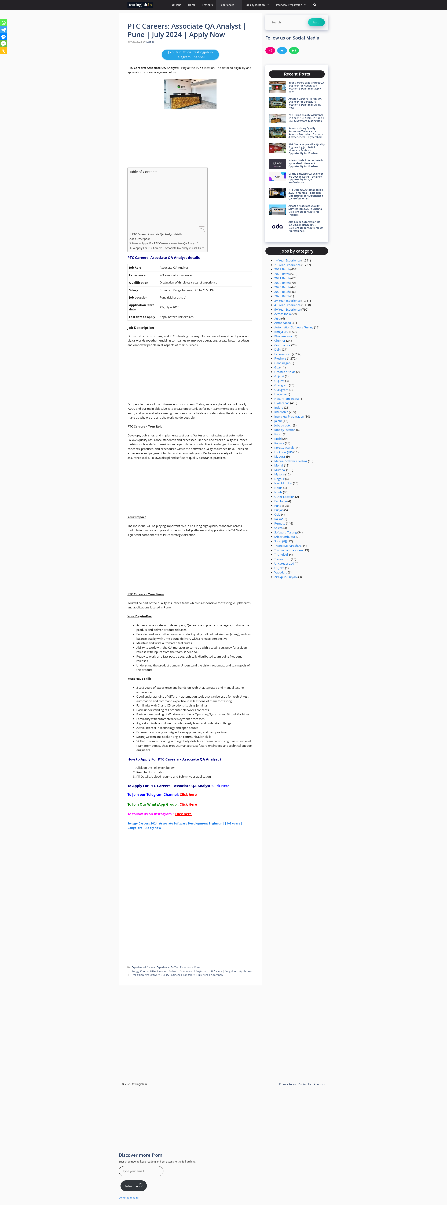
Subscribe (131, 1186)
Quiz (277, 514)
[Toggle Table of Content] (200, 229)
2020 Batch (282, 274)
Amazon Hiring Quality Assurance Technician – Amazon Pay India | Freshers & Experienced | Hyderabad (305, 133)
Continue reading (129, 1197)
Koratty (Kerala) (284, 448)
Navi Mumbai (283, 483)
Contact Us (304, 1084)
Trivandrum (282, 559)
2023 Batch (282, 287)
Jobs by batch (283, 425)
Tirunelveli (281, 555)
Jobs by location (255, 4)
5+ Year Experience (287, 309)
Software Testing (285, 532)
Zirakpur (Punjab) (286, 577)
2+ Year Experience (158, 967)
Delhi (277, 349)
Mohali (278, 465)
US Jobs (176, 4)
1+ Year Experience (287, 260)
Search (316, 22)
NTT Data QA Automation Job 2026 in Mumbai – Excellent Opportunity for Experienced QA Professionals (305, 194)
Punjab (279, 510)
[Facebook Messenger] (3, 36)
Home (191, 4)
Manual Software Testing (290, 461)
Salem (278, 528)
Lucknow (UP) (283, 452)
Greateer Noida (284, 372)
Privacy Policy (287, 1084)
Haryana (280, 394)
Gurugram (281, 385)
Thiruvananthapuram (288, 550)
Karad (278, 434)
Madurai (279, 456)
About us (319, 1084)
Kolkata (279, 443)
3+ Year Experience (182, 967)
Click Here (220, 786)
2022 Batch (282, 283)
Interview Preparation (289, 4)
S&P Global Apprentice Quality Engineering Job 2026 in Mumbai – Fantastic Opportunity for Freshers (306, 149)
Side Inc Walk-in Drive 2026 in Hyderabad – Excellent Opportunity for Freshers (306, 163)
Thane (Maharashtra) (288, 546)
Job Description (141, 239)
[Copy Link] (3, 50)
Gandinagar (282, 363)
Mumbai (279, 470)
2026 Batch (282, 296)
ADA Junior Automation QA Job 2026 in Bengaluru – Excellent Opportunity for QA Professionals (305, 226)
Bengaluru (281, 332)
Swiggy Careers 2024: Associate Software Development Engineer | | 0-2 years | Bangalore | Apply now (191, 971)
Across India (282, 314)
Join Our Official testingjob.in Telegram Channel (190, 54)
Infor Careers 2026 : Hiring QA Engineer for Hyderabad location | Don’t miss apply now (306, 87)
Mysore (279, 474)
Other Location (284, 497)
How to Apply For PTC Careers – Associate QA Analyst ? (165, 243)
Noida (278, 488)
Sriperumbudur (284, 537)
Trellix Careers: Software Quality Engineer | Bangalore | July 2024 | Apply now (177, 975)
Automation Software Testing (293, 327)
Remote (279, 523)
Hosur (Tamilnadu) (286, 399)
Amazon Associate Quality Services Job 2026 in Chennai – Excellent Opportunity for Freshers (306, 210)
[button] (315, 5)
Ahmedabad (282, 323)
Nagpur (279, 479)
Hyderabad (282, 403)
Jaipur (278, 421)
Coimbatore (282, 345)
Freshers (207, 4)
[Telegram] (3, 29)
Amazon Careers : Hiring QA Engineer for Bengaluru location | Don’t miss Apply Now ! (304, 103)
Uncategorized (284, 563)
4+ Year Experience (287, 305)
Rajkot (278, 519)
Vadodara (280, 572)
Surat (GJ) (280, 541)
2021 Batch (282, 278)
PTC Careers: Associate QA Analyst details (157, 234)
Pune (197, 967)
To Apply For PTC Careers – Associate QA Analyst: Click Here (168, 248)
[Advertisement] (190, 138)
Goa (277, 367)
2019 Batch (282, 269)
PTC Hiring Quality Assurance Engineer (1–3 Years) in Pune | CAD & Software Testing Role (306, 118)
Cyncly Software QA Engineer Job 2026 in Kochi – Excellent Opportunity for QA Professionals (305, 178)
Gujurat (279, 381)
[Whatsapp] (3, 22)
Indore (278, 408)
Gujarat (279, 376)
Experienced (227, 4)
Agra (277, 318)
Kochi (278, 439)
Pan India (280, 501)
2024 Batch (282, 292)
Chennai (279, 341)
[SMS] (3, 43)
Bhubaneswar (283, 336)
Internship (281, 412)
